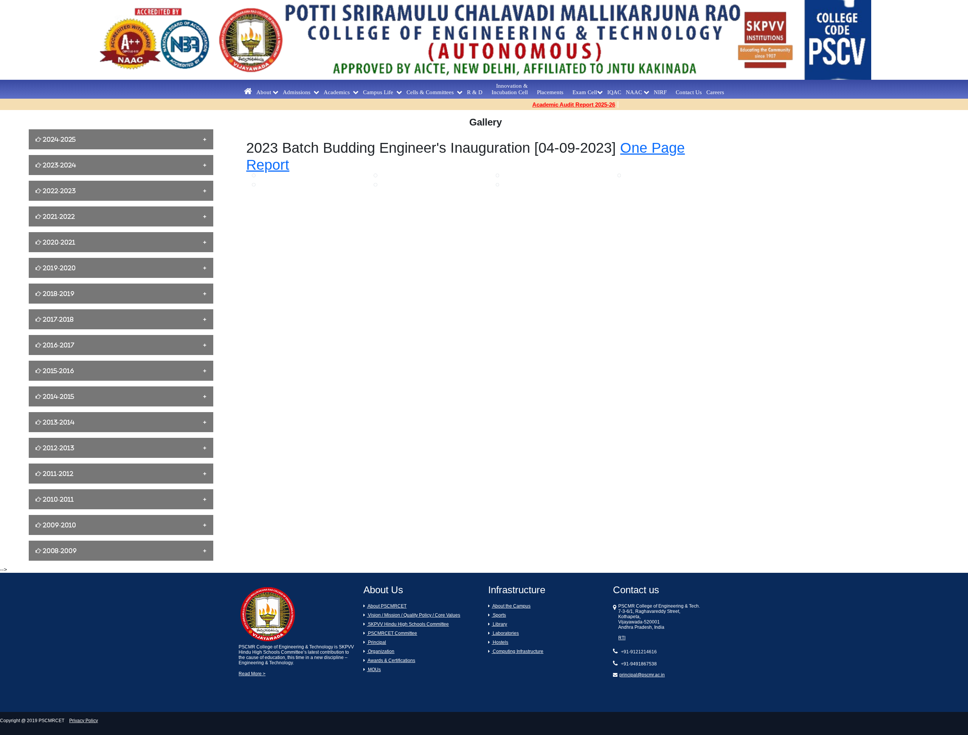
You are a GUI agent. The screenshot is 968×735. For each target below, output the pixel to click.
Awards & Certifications (391, 660)
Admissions (298, 92)
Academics (338, 92)
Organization (380, 651)
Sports (499, 615)
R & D (477, 92)
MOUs (374, 669)
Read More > (252, 673)
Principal (376, 642)
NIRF (662, 92)
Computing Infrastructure (517, 651)
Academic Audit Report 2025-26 (554, 104)
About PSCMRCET (386, 606)
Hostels (500, 642)
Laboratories (505, 633)
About (264, 92)
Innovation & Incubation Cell (512, 89)
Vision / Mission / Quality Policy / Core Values (413, 615)
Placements (552, 92)
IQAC (614, 92)
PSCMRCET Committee (392, 633)
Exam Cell (584, 92)
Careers (715, 92)
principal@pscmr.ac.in (642, 675)
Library (499, 624)
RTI (621, 637)
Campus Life (379, 92)
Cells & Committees (431, 92)
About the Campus (511, 606)
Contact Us (689, 92)
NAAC (635, 92)
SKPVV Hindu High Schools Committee (408, 624)
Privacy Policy (83, 720)
